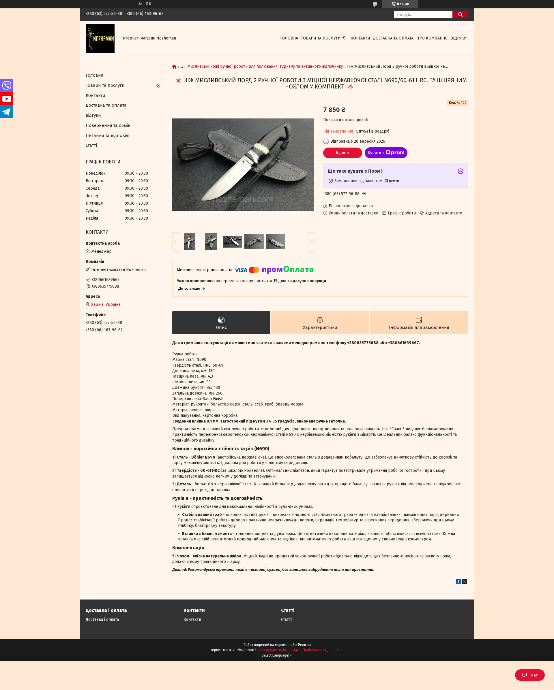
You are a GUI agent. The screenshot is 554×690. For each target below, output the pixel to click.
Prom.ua (304, 645)
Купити (342, 152)
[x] (464, 582)
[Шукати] (460, 14)
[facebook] (458, 582)
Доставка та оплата (393, 38)
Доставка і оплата (102, 619)
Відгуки (458, 38)
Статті (91, 145)
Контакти (360, 38)
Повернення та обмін (108, 125)
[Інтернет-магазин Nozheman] (100, 38)
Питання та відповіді (107, 135)
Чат (534, 675)
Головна (289, 38)
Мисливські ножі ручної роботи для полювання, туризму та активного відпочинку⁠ (265, 67)
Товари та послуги (321, 38)
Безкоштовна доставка (351, 205)
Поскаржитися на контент (278, 650)
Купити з (376, 152)
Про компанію (432, 38)
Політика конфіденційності (325, 650)
